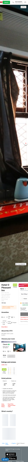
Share (24, 7)
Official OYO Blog (20, 461)
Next (25, 143)
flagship (14, 443)
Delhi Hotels (7, 444)
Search (6, 2)
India (3, 443)
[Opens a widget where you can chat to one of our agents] (5, 459)
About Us (10, 461)
